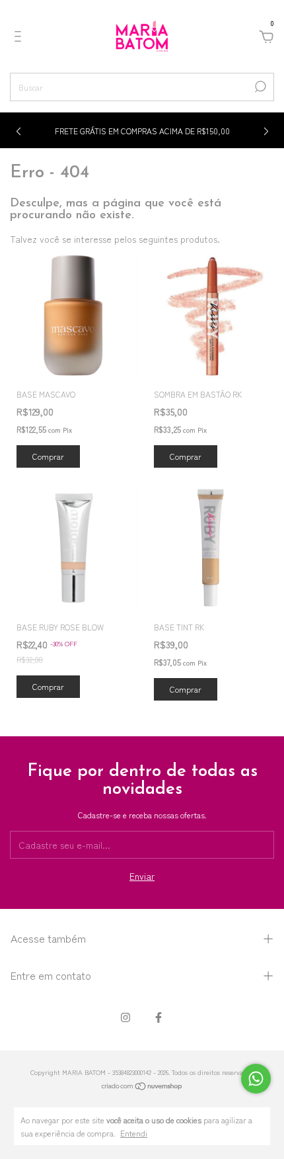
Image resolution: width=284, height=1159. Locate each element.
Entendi (133, 1132)
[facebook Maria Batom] (158, 1017)
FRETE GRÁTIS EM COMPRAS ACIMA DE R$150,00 (142, 130)
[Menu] (20, 37)
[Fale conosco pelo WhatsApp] (256, 1079)
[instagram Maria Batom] (125, 1017)
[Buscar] (259, 86)
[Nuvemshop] (142, 1087)
